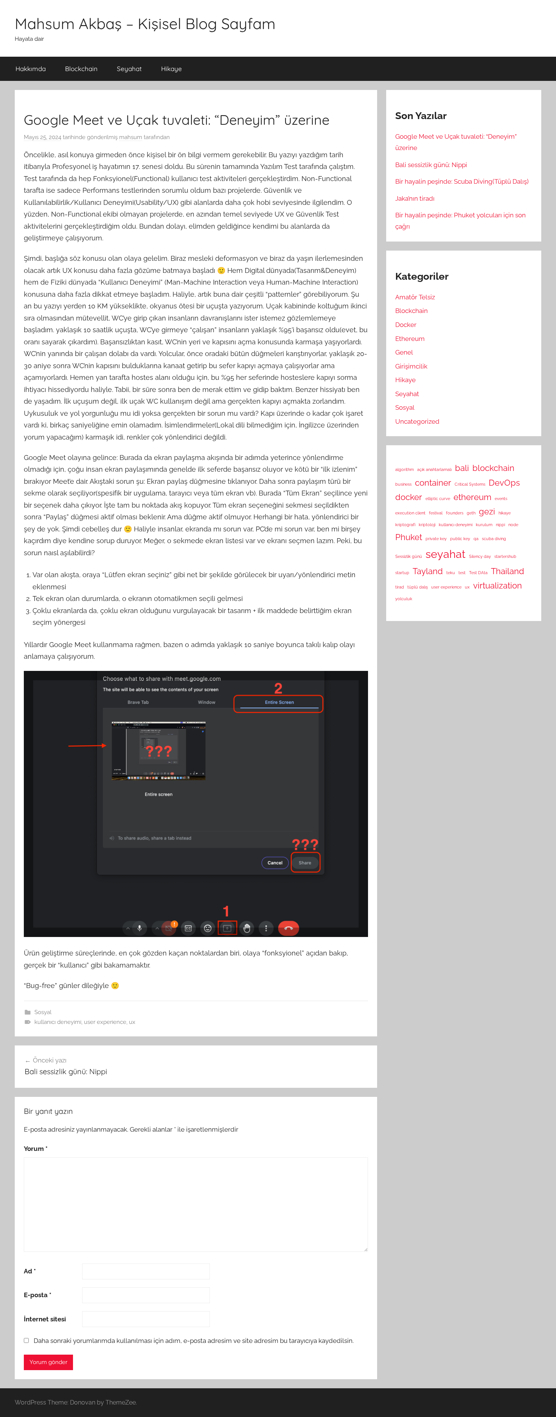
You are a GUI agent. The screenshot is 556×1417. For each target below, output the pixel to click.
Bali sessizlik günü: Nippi (431, 165)
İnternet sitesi (45, 1319)
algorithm (404, 469)
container (433, 483)
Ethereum (410, 338)
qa (476, 538)
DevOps (504, 483)
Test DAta (478, 572)
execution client (410, 513)
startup (402, 572)
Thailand (507, 571)
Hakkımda (31, 69)
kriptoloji (427, 524)
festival (436, 513)
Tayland (428, 571)
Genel (404, 352)
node (513, 524)
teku (450, 572)
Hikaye (171, 69)
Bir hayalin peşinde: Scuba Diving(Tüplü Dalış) (462, 181)
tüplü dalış (417, 587)
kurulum (484, 524)
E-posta (37, 1295)
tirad (399, 587)
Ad (30, 1271)
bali (462, 468)
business (403, 484)
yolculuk (403, 598)
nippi (500, 524)
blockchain (493, 468)
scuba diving (494, 538)
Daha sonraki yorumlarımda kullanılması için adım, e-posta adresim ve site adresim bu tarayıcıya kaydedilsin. (194, 1340)
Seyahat (129, 69)
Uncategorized (417, 421)
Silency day (480, 556)
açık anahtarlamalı (434, 469)
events (501, 498)
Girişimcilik (411, 366)
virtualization (497, 585)
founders (454, 513)
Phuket (408, 537)
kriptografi (405, 524)
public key (460, 538)
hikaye (505, 513)
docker (408, 497)
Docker (405, 324)
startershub (505, 556)
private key (436, 538)
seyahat (446, 554)
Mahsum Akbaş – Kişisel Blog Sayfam (145, 23)
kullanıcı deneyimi (57, 1022)
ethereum (472, 497)
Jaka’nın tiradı (415, 198)
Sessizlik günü (408, 556)
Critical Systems (470, 484)
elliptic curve (438, 498)
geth (471, 513)
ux (132, 1022)
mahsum (130, 137)
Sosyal (42, 1012)
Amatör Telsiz (415, 297)
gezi (487, 511)
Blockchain (81, 69)
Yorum (36, 1148)
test (462, 572)
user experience (105, 1022)
